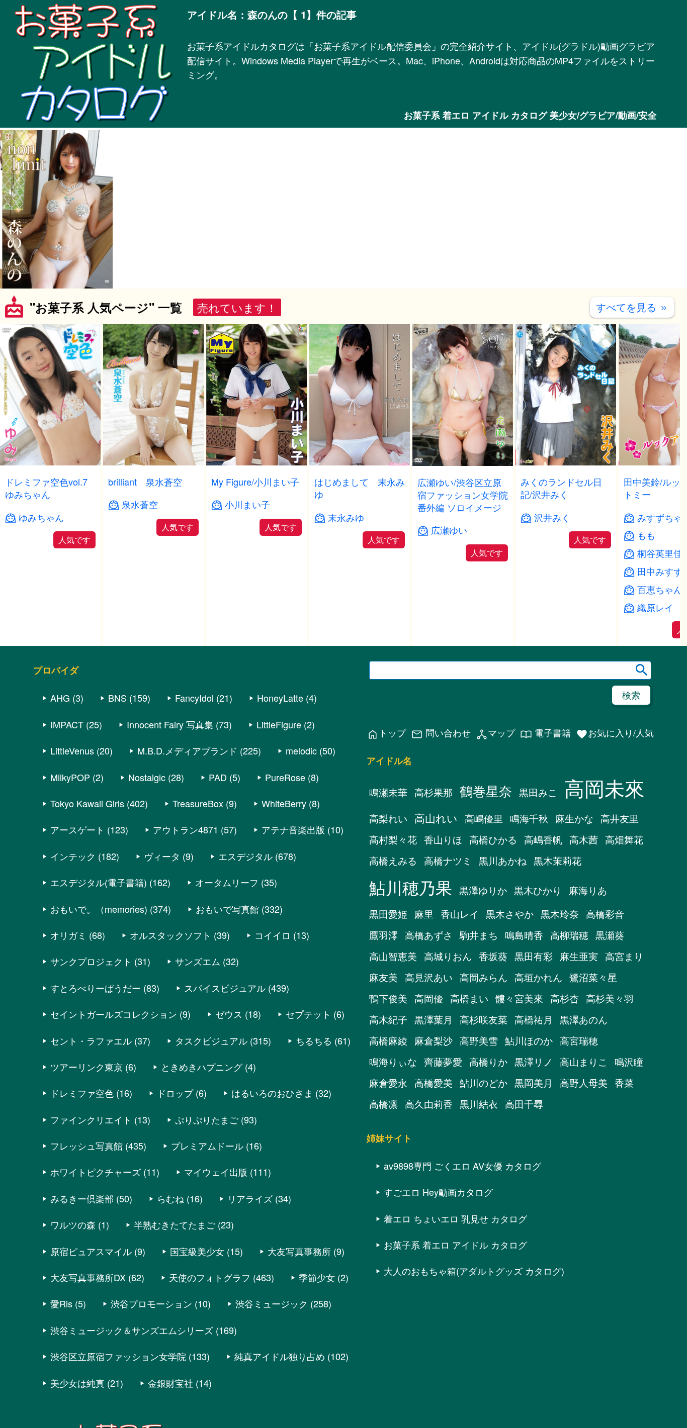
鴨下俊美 (388, 998)
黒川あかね (503, 860)
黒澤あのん (584, 1019)
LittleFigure (278, 724)
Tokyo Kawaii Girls (87, 803)
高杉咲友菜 (483, 1019)
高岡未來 (604, 787)
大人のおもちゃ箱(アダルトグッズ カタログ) (474, 1271)
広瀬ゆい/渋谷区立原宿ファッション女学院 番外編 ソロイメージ (462, 494)
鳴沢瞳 (629, 1061)
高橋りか (488, 1061)
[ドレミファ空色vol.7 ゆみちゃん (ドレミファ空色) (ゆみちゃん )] (50, 462)
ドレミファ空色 (82, 1093)
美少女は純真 (77, 1383)
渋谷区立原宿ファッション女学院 (118, 1356)
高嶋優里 (484, 818)
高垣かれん (538, 977)
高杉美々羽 (610, 998)
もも (646, 535)
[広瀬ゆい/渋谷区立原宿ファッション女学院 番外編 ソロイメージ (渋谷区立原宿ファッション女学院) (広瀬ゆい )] (462, 462)
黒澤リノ (533, 1061)
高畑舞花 (624, 839)
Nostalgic (146, 777)
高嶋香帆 (543, 839)
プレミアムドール (207, 1145)
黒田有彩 (533, 956)
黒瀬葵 (609, 934)
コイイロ (272, 935)
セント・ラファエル (91, 1040)
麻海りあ (588, 890)
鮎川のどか (483, 1082)
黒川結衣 (479, 1103)
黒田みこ (538, 792)
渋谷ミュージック (271, 1303)
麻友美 (383, 977)
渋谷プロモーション (151, 1303)
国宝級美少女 (197, 1251)
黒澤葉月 (433, 1019)
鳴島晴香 (524, 934)
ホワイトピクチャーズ (95, 1172)
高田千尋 (524, 1103)
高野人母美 (584, 1082)
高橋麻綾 (388, 1040)
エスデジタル (245, 856)
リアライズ (250, 1198)
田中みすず (659, 571)
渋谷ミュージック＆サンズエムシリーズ (131, 1330)
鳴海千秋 (529, 818)
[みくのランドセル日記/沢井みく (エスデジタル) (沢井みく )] (566, 462)
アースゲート (77, 829)
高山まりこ (584, 1061)
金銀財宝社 (170, 1383)
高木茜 (583, 839)
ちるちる (314, 1040)
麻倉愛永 (388, 1082)
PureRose (285, 777)
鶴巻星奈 (486, 790)
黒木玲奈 (560, 913)
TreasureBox (198, 803)
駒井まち (479, 934)
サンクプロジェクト (91, 961)
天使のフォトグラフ (209, 1277)
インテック (73, 856)
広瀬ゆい (449, 530)
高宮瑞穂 (579, 1040)
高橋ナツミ (448, 860)
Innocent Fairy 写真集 (170, 724)
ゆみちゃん (41, 517)
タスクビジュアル (211, 1040)
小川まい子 (247, 504)
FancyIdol (194, 698)
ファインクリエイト (91, 1119)
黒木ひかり (538, 890)
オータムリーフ (227, 882)
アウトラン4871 (185, 829)
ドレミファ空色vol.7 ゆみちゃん (46, 488)
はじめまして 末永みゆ (359, 488)
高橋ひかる (493, 839)
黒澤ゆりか (483, 890)
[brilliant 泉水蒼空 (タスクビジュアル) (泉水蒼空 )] (153, 462)
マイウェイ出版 (215, 1172)
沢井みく (552, 517)
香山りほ (443, 839)
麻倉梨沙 (433, 1040)
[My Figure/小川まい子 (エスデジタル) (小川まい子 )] (256, 462)
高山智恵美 (393, 956)
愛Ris (61, 1303)
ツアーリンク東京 (86, 1067)
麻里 (424, 913)
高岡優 (428, 998)
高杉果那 (433, 792)
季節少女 (317, 1277)
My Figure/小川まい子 (255, 481)
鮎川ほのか (529, 1040)
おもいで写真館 (227, 909)
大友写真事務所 (299, 1251)
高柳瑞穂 (569, 934)
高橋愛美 (433, 1082)
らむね (170, 1198)
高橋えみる (393, 860)
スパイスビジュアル (225, 988)
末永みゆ (346, 517)
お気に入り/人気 (615, 733)
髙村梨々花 (393, 839)
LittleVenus (72, 750)
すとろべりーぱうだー (95, 988)
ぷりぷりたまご (206, 1119)
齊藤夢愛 (443, 1061)
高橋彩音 (605, 913)
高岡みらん (483, 977)
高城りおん (448, 956)
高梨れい (388, 818)
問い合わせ (441, 733)
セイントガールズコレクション (113, 1014)
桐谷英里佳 (659, 553)
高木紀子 (388, 1019)
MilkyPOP (70, 777)
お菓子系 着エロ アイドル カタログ (455, 1245)
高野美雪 (479, 1040)
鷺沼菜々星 (593, 977)
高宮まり (624, 956)
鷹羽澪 (383, 934)
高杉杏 (564, 998)
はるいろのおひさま (272, 1093)
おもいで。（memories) (98, 909)
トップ (386, 733)
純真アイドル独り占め (279, 1356)
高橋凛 (383, 1103)
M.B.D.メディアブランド (187, 750)
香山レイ (460, 913)
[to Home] (93, 122)
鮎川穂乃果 (410, 887)
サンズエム (197, 961)
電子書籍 (545, 733)
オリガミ (68, 935)
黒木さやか (510, 913)
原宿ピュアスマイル (91, 1251)
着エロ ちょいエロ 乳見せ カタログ (455, 1218)
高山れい (436, 817)
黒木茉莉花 (557, 860)
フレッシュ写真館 (86, 1145)
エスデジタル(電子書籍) (98, 882)
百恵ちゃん (659, 589)
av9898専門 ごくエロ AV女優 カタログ (462, 1166)
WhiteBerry (284, 803)
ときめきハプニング (201, 1067)
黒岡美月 (533, 1082)
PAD (218, 777)
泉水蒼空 (140, 504)
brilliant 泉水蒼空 (145, 481)
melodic (301, 750)
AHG (60, 698)
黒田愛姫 (388, 913)
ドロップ (175, 1093)
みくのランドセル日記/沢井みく (561, 488)
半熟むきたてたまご (174, 1224)
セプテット (308, 1014)
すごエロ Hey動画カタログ (438, 1192)
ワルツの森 (73, 1224)
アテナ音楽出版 (293, 829)
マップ (495, 733)
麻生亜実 (579, 956)
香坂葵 (493, 956)
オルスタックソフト (170, 935)
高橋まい (469, 998)
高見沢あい (429, 977)
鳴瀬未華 (388, 792)
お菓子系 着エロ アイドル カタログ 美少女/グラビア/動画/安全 (530, 115)
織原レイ (655, 607)
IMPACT (66, 724)
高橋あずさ (429, 934)
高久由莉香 (429, 1103)
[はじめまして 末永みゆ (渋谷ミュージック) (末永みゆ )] (359, 462)
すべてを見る (632, 307)
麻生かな (574, 818)
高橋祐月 (533, 1019)
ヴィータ (162, 856)
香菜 (624, 1082)
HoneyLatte (280, 698)
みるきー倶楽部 (82, 1198)
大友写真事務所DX (88, 1277)
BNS (117, 698)
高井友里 (619, 818)
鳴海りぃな (393, 1061)
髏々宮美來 (519, 998)
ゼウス (228, 1014)
